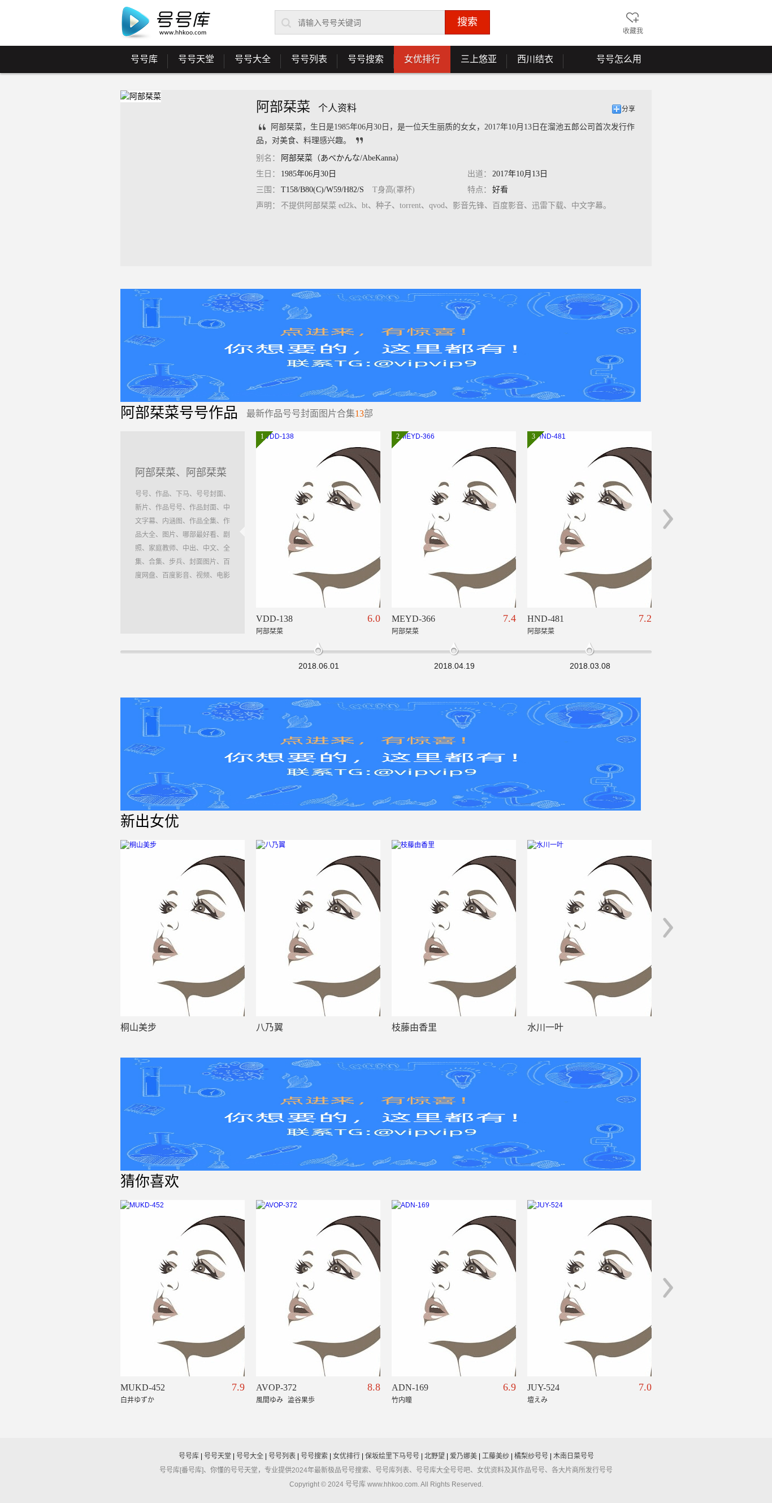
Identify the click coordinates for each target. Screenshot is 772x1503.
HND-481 (545, 618)
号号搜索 (360, 63)
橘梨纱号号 (531, 1456)
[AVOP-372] (318, 1288)
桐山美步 (138, 1027)
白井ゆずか (137, 1400)
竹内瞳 (402, 1400)
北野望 (434, 1456)
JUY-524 (543, 1387)
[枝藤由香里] (454, 928)
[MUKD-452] (182, 1288)
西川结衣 (530, 63)
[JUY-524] (589, 1288)
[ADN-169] (454, 1288)
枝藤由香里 (414, 1027)
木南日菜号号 (573, 1456)
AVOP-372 (276, 1387)
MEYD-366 (413, 618)
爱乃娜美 (463, 1456)
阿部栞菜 (269, 631)
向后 (668, 519)
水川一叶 (545, 1027)
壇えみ (537, 1400)
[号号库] (165, 23)
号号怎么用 (618, 59)
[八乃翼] (318, 928)
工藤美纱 (495, 1456)
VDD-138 (274, 618)
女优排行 (422, 59)
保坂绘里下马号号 (392, 1456)
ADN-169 (410, 1387)
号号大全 (247, 63)
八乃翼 (269, 1027)
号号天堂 (191, 63)
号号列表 (304, 63)
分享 (628, 109)
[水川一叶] (589, 928)
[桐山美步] (182, 928)
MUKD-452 (142, 1387)
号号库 (139, 63)
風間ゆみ (269, 1400)
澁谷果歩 (301, 1400)
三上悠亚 (473, 63)
